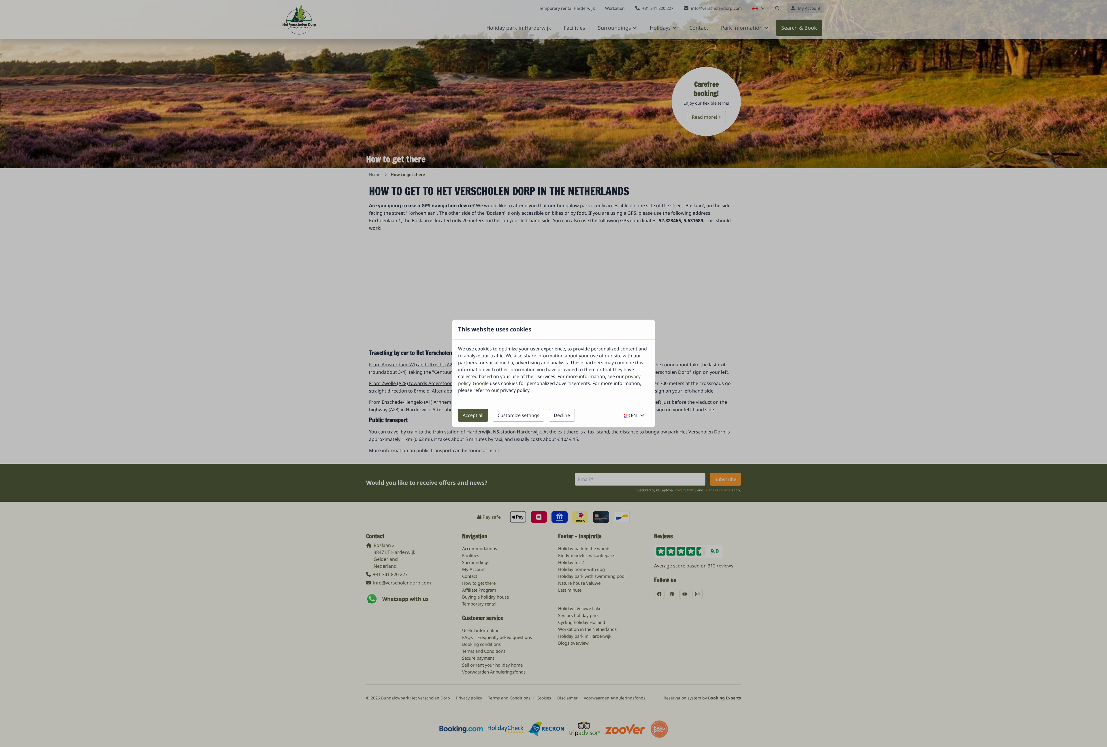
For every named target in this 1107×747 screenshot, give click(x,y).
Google (481, 383)
